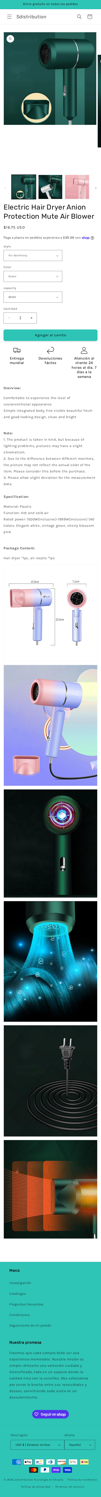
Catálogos (17, 1294)
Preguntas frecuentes (26, 1304)
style (7, 246)
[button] (9, 17)
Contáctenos (19, 1315)
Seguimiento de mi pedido (30, 1325)
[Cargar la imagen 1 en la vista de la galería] (24, 187)
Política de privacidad (35, 1486)
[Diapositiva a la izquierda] (5, 188)
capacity (10, 288)
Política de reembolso (82, 1479)
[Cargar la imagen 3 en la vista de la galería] (77, 187)
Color (7, 267)
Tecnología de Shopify (48, 1479)
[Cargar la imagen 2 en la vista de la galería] (50, 187)
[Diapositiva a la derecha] (96, 188)
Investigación (20, 1283)
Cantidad (10, 308)
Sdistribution (24, 1479)
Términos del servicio (69, 1486)
